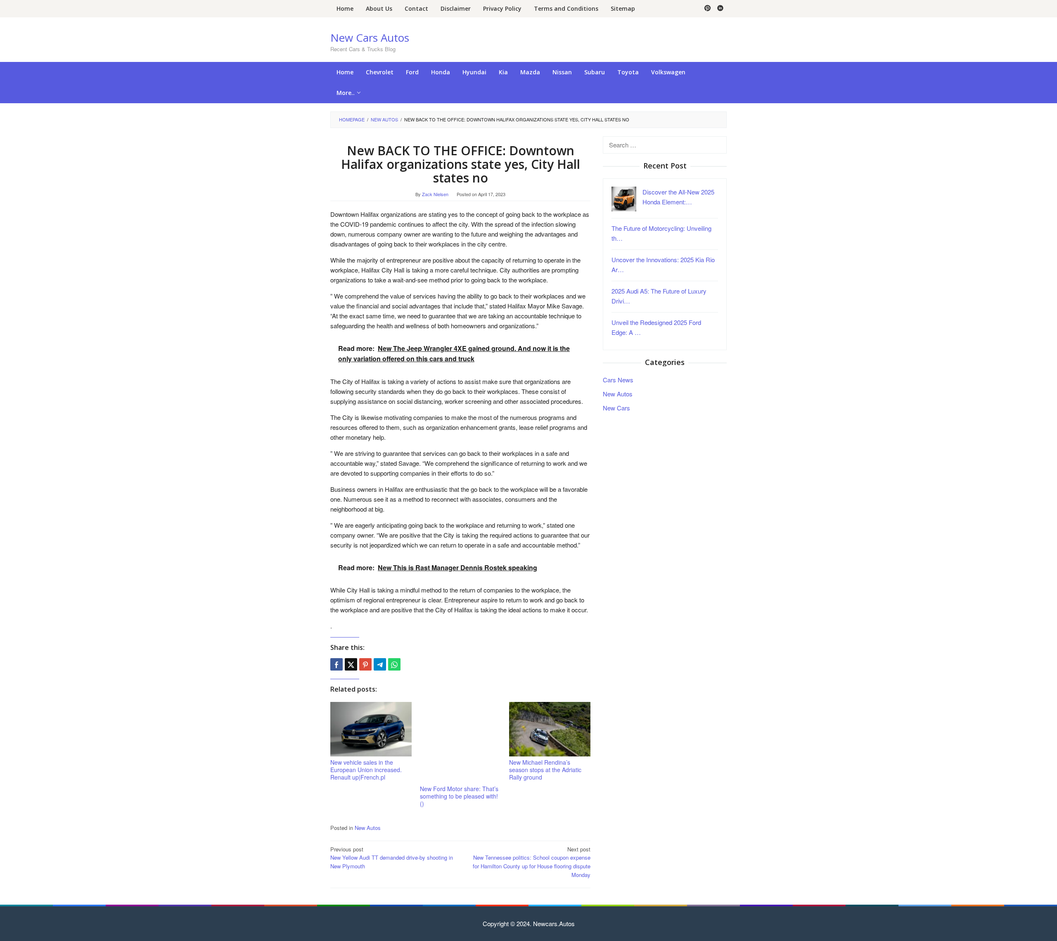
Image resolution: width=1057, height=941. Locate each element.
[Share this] (336, 664)
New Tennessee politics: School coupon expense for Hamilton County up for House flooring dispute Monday (531, 862)
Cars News (618, 379)
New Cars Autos (369, 37)
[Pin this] (365, 664)
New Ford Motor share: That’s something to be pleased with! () (459, 796)
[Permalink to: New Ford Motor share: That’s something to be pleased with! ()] (460, 742)
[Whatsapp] (394, 664)
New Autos (368, 828)
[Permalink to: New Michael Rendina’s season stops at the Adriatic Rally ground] (549, 729)
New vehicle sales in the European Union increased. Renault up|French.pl (366, 769)
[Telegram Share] (380, 664)
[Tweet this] (351, 664)
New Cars (616, 407)
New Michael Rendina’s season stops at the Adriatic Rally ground (545, 769)
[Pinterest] (707, 8)
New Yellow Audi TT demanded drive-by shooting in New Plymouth (391, 857)
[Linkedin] (720, 8)
